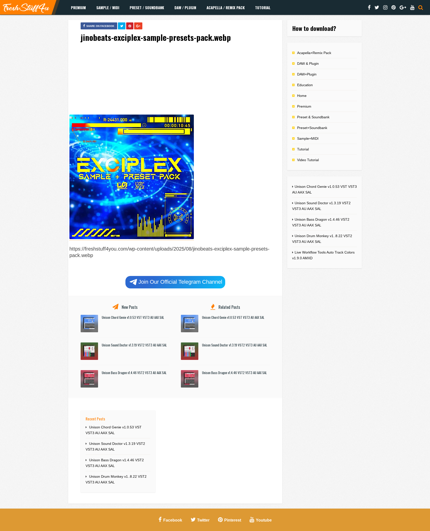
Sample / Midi (107, 7)
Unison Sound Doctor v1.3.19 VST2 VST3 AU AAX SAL (134, 344)
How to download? (314, 28)
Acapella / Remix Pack (226, 7)
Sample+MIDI (308, 138)
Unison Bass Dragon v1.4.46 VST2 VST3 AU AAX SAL (134, 372)
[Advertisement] (175, 79)
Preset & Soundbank (313, 117)
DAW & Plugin (308, 64)
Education (305, 85)
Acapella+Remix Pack (314, 53)
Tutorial (262, 7)
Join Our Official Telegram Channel (180, 282)
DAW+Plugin (307, 74)
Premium (78, 7)
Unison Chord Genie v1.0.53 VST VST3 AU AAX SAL (133, 317)
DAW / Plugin (185, 7)
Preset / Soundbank (147, 7)
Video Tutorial (308, 160)
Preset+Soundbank (312, 128)
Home (302, 96)
